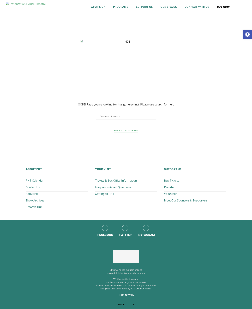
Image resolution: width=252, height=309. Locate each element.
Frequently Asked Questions (113, 187)
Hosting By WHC (126, 294)
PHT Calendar (35, 180)
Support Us (144, 6)
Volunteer (170, 194)
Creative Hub (34, 207)
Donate (169, 187)
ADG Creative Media (141, 288)
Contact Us (33, 187)
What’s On (98, 6)
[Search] (244, 7)
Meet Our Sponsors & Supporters (185, 200)
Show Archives (35, 200)
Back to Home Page (126, 130)
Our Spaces (168, 6)
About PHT (33, 194)
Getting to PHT (104, 194)
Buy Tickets (171, 180)
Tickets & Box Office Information (116, 180)
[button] (247, 34)
